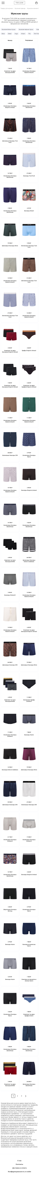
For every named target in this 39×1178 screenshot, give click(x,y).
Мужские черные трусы (26, 29)
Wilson (23, 33)
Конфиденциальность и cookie (19, 1172)
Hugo (16, 33)
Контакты (19, 1164)
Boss (3, 33)
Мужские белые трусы (9, 29)
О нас (19, 1161)
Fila (29, 33)
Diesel (9, 33)
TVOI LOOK (19, 3)
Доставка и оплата (19, 1168)
